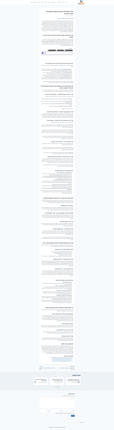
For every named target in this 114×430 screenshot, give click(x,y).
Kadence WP (59, 427)
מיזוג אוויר (42, 2)
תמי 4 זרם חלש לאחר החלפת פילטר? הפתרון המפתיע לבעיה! (61, 357)
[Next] (35, 382)
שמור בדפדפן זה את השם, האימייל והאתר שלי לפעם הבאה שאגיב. (64, 413)
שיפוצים (39, 2)
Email (61, 410)
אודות (66, 2)
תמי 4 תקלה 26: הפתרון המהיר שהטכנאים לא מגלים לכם (62, 361)
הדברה (49, 2)
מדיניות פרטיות (81, 422)
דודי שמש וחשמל (53, 2)
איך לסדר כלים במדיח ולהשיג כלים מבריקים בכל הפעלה (47, 368)
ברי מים (72, 9)
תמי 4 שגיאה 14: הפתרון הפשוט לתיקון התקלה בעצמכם (62, 358)
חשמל (46, 2)
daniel (71, 15)
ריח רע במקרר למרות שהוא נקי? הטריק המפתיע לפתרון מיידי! (67, 368)
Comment (72, 398)
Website (48, 410)
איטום (63, 2)
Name (73, 410)
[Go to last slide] (79, 382)
